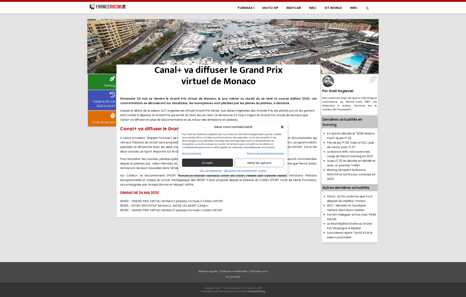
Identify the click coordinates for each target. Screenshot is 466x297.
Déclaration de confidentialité (240, 170)
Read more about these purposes (265, 153)
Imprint (262, 170)
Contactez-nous (258, 271)
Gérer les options (259, 163)
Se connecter (233, 276)
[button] (282, 127)
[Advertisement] (233, 46)
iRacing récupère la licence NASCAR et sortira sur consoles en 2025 (351, 174)
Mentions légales (208, 271)
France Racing (257, 291)
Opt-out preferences (211, 170)
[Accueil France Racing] (107, 7)
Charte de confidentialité (233, 271)
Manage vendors (191, 153)
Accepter (207, 162)
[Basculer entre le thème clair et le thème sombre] (367, 8)
